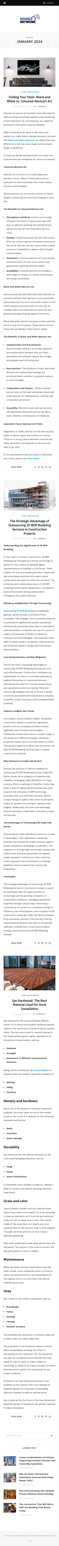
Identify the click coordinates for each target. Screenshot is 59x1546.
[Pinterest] (46, 467)
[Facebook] (38, 467)
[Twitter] (42, 467)
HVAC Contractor (30, 516)
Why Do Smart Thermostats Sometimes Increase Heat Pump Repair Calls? (36, 1477)
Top (30, 1540)
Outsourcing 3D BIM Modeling (19, 610)
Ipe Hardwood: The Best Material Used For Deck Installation (29, 1005)
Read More (16, 467)
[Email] (50, 467)
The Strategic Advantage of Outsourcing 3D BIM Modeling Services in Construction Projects (29, 527)
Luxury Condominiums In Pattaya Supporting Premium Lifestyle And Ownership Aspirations (37, 1460)
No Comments (40, 106)
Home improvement (31, 92)
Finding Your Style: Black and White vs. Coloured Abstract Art (29, 99)
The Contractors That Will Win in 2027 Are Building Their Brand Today (36, 1507)
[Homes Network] (29, 19)
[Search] (44, 3)
